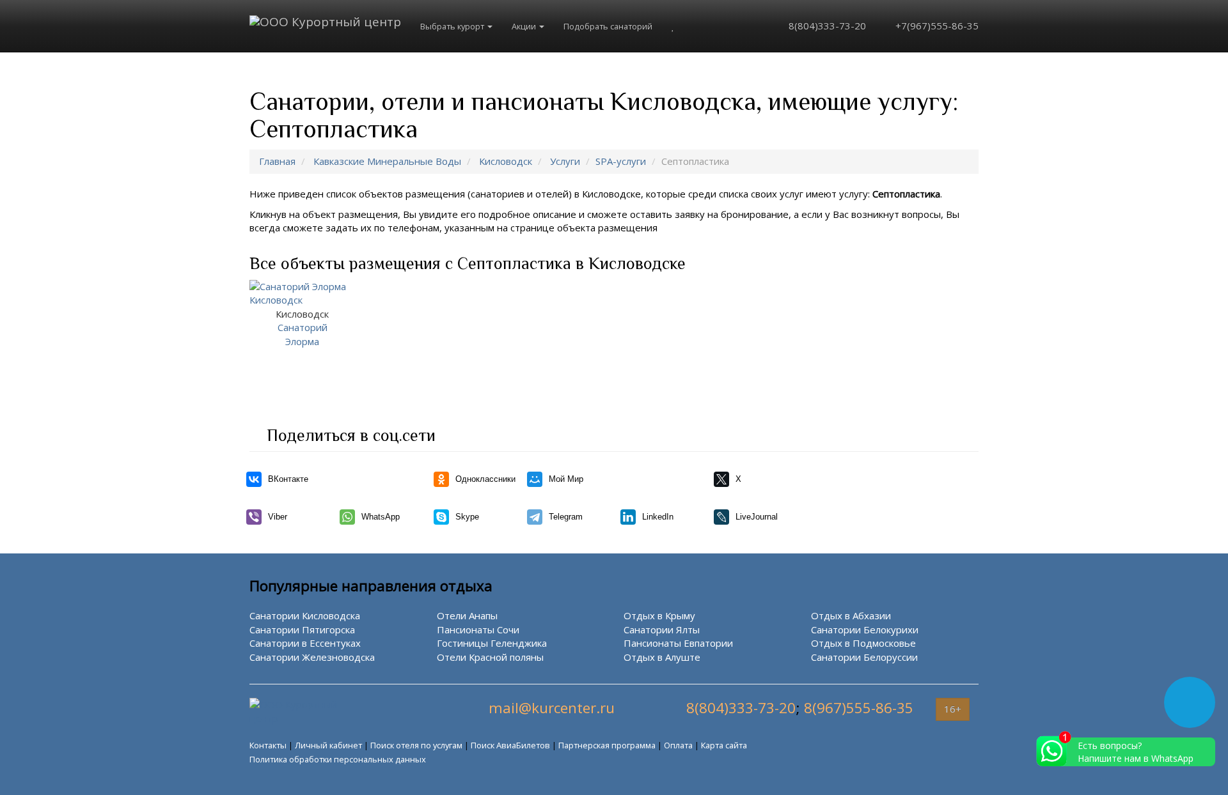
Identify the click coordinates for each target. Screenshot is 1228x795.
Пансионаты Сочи (478, 629)
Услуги (565, 161)
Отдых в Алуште (662, 657)
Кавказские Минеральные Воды (387, 161)
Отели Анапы (467, 615)
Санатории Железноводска (312, 657)
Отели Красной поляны (490, 657)
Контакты (268, 745)
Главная (277, 161)
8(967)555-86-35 (858, 708)
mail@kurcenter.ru (552, 708)
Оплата (678, 745)
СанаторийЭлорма (302, 327)
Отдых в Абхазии (851, 615)
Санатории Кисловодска (304, 615)
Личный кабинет (328, 745)
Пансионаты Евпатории (678, 643)
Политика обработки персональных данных (337, 759)
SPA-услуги (620, 161)
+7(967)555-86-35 (936, 25)
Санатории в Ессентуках (305, 643)
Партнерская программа (607, 745)
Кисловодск (505, 161)
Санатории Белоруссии (864, 657)
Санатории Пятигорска (302, 629)
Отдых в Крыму (659, 615)
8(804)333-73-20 (826, 25)
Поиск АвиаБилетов (510, 745)
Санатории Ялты (662, 629)
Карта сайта (724, 745)
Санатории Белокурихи (864, 629)
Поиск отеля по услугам (416, 745)
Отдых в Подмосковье (863, 643)
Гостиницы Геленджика (492, 643)
